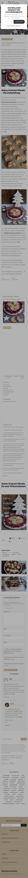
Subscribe (19, 21)
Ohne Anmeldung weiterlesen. (14, 25)
